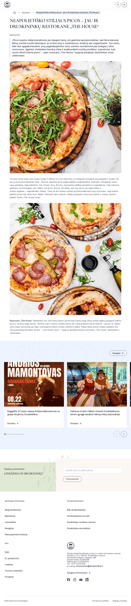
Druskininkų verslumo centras (81, 522)
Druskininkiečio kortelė (78, 516)
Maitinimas (10, 516)
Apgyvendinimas (13, 510)
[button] (117, 434)
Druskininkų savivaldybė (78, 528)
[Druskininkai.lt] (7, 4)
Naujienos (26, 12)
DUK (7, 552)
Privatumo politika (100, 601)
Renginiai (9, 528)
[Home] (14, 13)
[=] (124, 4)
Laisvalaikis (10, 522)
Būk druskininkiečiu (76, 510)
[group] (34, 395)
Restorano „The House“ (21, 320)
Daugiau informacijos (77, 572)
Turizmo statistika (14, 570)
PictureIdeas (22, 601)
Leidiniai (9, 564)
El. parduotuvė (12, 558)
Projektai (9, 577)
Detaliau (11, 423)
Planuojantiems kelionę (16, 534)
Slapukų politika (120, 601)
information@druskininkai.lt (89, 566)
